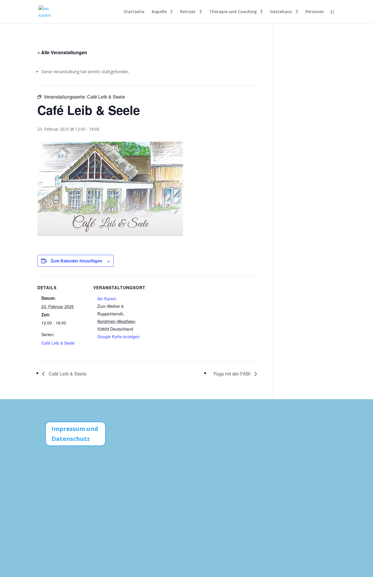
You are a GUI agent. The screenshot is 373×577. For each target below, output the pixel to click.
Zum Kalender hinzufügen (76, 261)
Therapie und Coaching (233, 12)
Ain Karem (107, 298)
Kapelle (159, 12)
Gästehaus (281, 12)
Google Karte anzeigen (118, 336)
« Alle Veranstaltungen (62, 52)
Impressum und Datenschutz (75, 434)
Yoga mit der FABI (232, 373)
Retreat (188, 12)
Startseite (134, 12)
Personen (314, 12)
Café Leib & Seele (58, 343)
